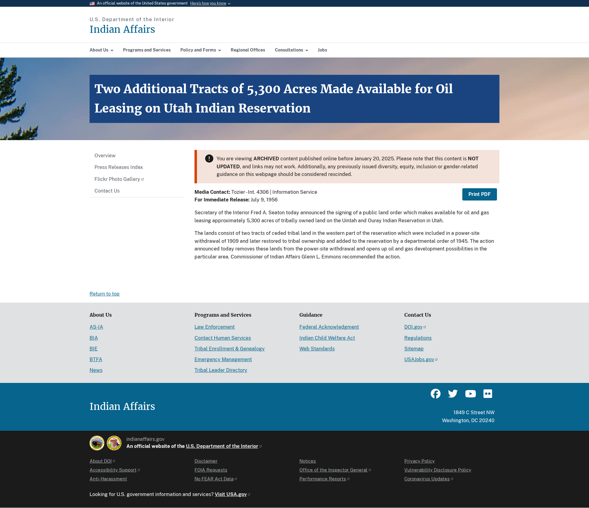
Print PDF (479, 194)
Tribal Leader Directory (220, 370)
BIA (94, 338)
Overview (105, 156)
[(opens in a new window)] (97, 443)
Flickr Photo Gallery (117, 179)
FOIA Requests (210, 469)
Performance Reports (322, 478)
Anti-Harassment (108, 478)
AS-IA (96, 327)
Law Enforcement (214, 327)
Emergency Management (223, 359)
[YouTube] (470, 396)
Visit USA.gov (231, 494)
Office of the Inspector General (333, 469)
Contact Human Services (222, 338)
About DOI (101, 461)
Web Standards (317, 349)
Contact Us (107, 191)
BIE (94, 349)
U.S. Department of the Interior (222, 446)
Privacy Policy (419, 461)
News (96, 370)
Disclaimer (206, 461)
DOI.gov (413, 327)
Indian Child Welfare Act (327, 338)
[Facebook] (435, 396)
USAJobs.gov (419, 359)
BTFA (96, 359)
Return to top (105, 294)
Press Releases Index (118, 167)
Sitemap (414, 349)
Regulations (418, 338)
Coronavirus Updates (427, 478)
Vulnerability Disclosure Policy (437, 469)
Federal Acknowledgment (329, 327)
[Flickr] (487, 396)
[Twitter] (452, 396)
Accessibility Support (113, 469)
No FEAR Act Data (213, 478)
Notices (307, 461)
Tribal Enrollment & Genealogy (229, 349)
